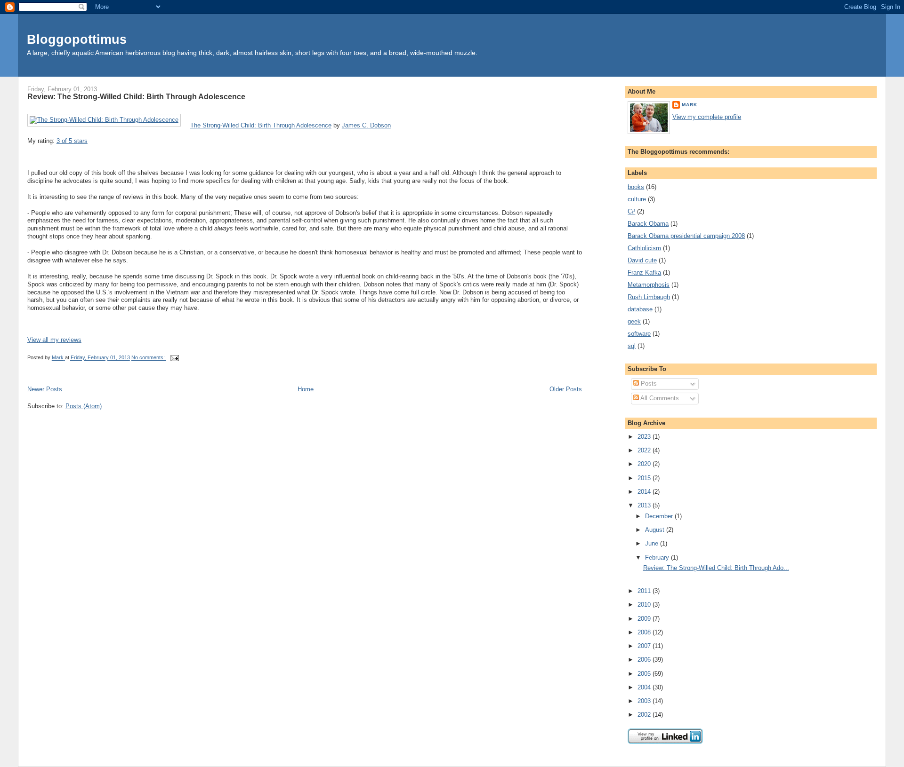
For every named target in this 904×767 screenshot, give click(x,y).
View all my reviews (54, 339)
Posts (648, 383)
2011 (645, 590)
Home (306, 389)
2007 (645, 645)
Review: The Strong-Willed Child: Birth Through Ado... (716, 567)
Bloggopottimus (77, 39)
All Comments (659, 398)
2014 (645, 491)
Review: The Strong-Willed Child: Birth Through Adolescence (136, 96)
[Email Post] (174, 358)
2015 (645, 478)
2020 (645, 463)
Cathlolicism (644, 248)
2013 (645, 505)
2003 (645, 700)
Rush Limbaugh (649, 296)
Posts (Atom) (83, 406)
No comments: (148, 358)
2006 (645, 659)
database (640, 309)
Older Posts (565, 389)
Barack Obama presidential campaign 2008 (686, 235)
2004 (645, 687)
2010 (645, 604)
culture (637, 199)
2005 (645, 673)
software (639, 333)
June (652, 543)
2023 (645, 436)
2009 (645, 618)
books (636, 186)
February (658, 557)
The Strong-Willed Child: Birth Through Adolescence (260, 125)
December (660, 516)
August (655, 529)
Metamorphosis (649, 284)
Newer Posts (44, 389)
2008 (645, 632)
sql (632, 345)
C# (631, 211)
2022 (645, 450)
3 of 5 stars (72, 140)
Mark (689, 104)
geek (634, 321)
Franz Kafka (644, 272)
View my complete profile (706, 116)
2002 (645, 714)
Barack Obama (648, 223)
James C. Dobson (366, 125)
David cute (642, 260)
